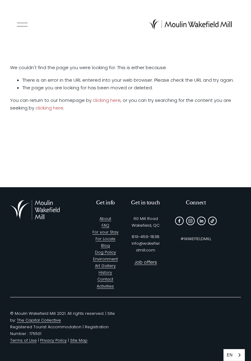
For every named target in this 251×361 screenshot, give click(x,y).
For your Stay (105, 232)
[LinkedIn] (201, 221)
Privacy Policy (53, 340)
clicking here (107, 100)
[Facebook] (179, 221)
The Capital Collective (39, 320)
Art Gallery (105, 266)
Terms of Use (23, 340)
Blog (105, 245)
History (105, 272)
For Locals (105, 239)
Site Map (79, 340)
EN (229, 355)
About (105, 218)
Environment (105, 259)
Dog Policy (105, 252)
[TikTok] (212, 221)
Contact (105, 279)
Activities (105, 286)
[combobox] (234, 355)
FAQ (105, 225)
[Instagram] (190, 221)
